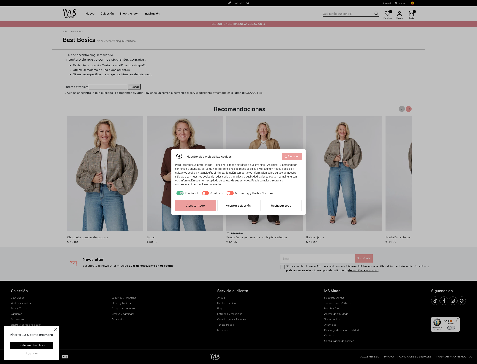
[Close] (55, 329)
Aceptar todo (195, 205)
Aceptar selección (238, 205)
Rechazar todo (281, 205)
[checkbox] (186, 193)
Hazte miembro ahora (31, 345)
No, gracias (31, 353)
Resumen (293, 156)
